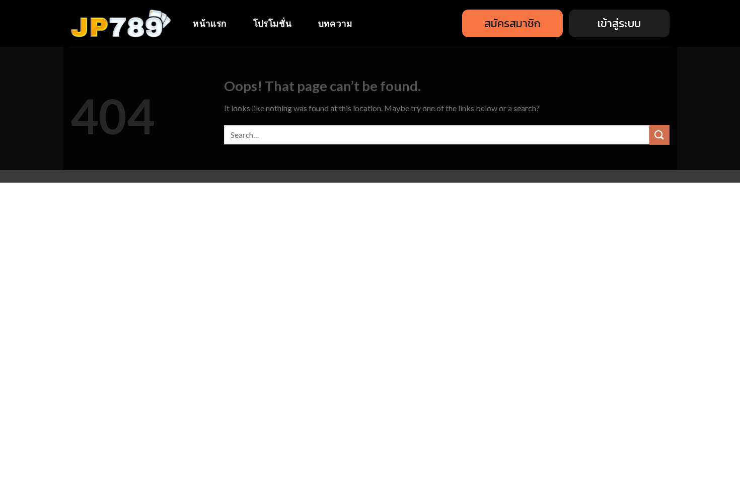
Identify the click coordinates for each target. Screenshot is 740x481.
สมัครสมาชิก (512, 23)
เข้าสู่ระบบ (619, 23)
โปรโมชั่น (272, 23)
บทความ (335, 23)
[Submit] (659, 134)
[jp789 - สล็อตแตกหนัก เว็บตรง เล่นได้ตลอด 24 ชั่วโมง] (120, 23)
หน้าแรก (210, 23)
